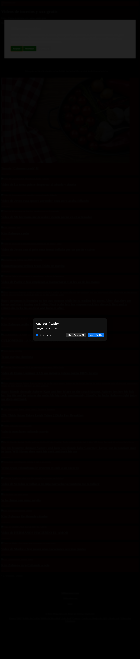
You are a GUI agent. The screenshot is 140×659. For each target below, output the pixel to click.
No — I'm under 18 (76, 335)
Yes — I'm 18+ (96, 335)
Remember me (46, 335)
